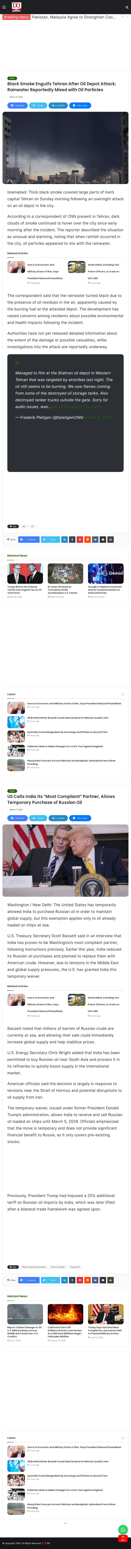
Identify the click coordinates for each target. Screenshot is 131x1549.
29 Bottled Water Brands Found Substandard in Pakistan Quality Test (67, 717)
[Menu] (4, 8)
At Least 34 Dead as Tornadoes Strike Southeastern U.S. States (62, 589)
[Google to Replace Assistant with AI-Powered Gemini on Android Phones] (106, 573)
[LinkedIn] (64, 539)
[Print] (110, 539)
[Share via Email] (103, 539)
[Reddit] (87, 539)
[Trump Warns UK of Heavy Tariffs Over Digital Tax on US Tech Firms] (25, 573)
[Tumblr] (72, 539)
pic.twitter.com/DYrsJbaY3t (77, 406)
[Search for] (127, 8)
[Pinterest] (80, 539)
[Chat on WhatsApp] (123, 1530)
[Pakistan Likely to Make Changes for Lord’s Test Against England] (16, 751)
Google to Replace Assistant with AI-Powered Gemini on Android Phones (105, 589)
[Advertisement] (65, 45)
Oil (32, 526)
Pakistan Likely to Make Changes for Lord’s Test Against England (65, 746)
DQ (48, 1543)
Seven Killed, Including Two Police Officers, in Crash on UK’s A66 (103, 271)
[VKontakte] (95, 539)
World (12, 78)
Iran (23, 526)
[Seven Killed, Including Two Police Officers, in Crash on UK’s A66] (76, 267)
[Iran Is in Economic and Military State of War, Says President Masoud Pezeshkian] (16, 267)
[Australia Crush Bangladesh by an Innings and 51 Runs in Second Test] (16, 736)
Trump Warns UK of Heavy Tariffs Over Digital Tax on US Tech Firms (24, 589)
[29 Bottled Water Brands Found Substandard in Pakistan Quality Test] (16, 722)
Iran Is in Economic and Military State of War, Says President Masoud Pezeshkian (45, 271)
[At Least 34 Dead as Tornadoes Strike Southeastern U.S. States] (65, 573)
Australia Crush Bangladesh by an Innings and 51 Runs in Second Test (67, 732)
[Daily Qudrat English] (16, 7)
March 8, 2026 (98, 417)
